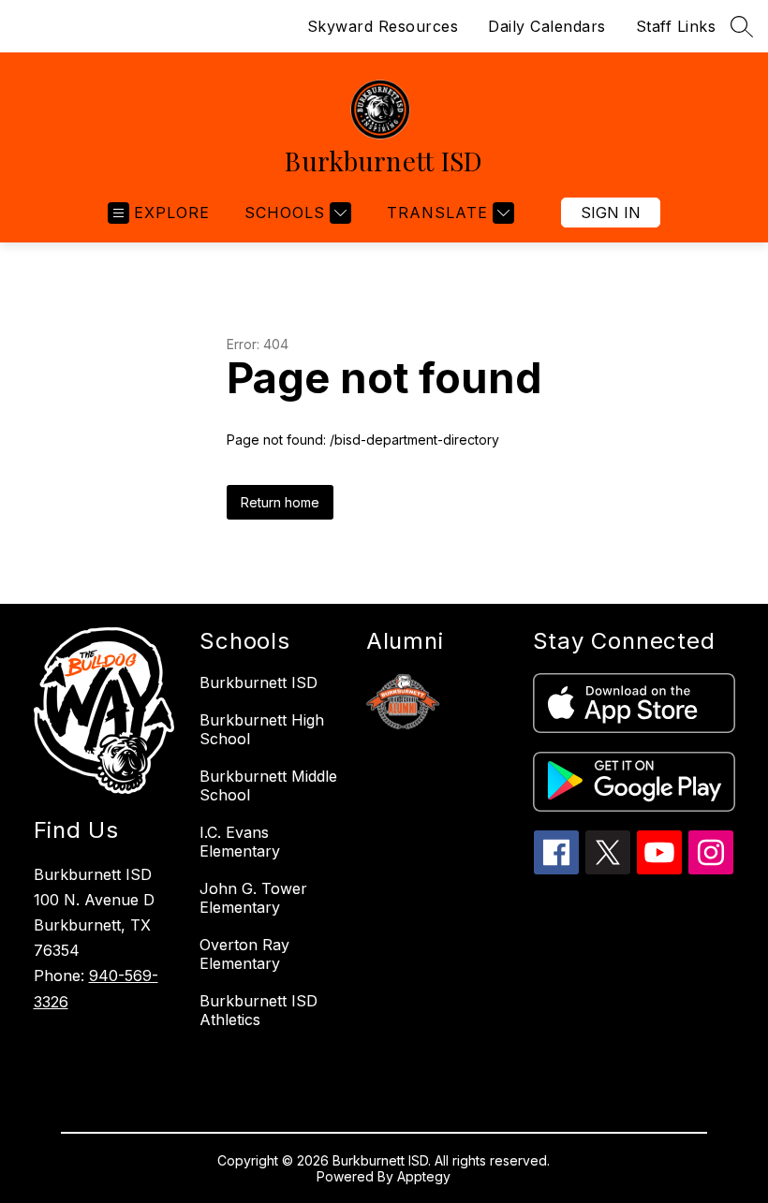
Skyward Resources (383, 26)
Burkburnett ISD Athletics (258, 1010)
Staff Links (676, 26)
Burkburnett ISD (258, 682)
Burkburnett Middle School (268, 785)
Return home (280, 502)
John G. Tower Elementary (253, 898)
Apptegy (423, 1176)
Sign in (611, 212)
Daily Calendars (547, 26)
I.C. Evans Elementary (239, 841)
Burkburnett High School (261, 729)
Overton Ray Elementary (244, 954)
